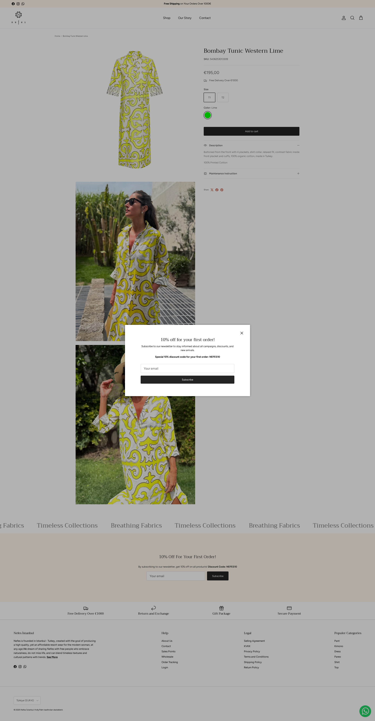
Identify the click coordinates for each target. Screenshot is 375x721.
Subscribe (187, 379)
